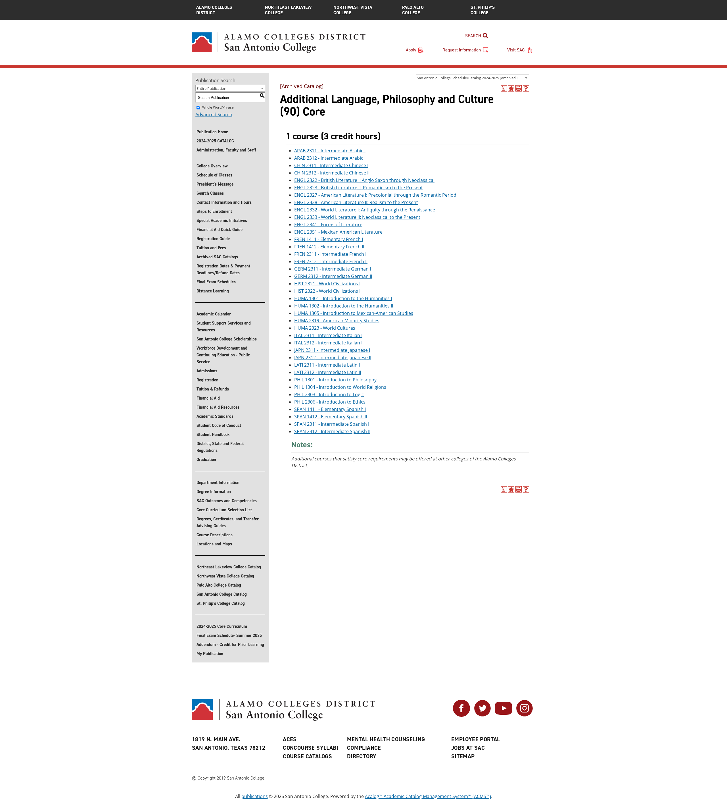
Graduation (206, 459)
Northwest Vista (352, 10)
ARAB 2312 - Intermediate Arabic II (330, 158)
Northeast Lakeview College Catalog (229, 567)
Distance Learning (213, 291)
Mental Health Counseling (386, 739)
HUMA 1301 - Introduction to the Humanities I (343, 298)
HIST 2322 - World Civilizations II (328, 291)
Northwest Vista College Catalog (225, 576)
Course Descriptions (215, 535)
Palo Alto (413, 10)
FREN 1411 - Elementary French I (328, 239)
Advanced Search (213, 114)
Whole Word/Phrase (218, 107)
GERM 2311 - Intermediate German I (332, 269)
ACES (290, 739)
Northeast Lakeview (288, 10)
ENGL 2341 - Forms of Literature (328, 224)
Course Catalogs (307, 756)
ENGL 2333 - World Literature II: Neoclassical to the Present (357, 217)
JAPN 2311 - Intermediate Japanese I (332, 350)
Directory (362, 756)
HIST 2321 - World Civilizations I (327, 284)
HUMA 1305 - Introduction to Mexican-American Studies (353, 313)
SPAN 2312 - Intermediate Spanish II (332, 431)
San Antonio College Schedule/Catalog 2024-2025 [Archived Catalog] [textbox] (473, 77)
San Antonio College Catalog (222, 594)
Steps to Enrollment (214, 211)
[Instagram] (524, 715)
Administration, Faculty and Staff (226, 150)
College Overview (212, 166)
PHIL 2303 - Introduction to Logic (329, 394)
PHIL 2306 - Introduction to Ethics (329, 402)
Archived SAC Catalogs (217, 257)
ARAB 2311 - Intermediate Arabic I (329, 150)
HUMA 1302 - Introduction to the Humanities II (343, 306)
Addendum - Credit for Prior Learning (230, 644)
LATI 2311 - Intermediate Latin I (327, 365)
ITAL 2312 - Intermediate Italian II (329, 343)
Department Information (218, 482)
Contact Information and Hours (224, 202)
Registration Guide (213, 239)
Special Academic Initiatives (222, 220)
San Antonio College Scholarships (227, 339)
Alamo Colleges (214, 10)
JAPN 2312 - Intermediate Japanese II (332, 357)
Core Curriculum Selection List (224, 510)
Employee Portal (475, 739)
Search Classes (210, 193)
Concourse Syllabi (310, 747)
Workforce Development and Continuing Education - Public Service (223, 355)
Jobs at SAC (468, 747)
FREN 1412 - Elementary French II (329, 247)
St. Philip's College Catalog (221, 603)
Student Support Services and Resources (224, 326)
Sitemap (463, 756)
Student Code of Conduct (219, 425)
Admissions (207, 371)
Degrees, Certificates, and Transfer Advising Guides (228, 522)
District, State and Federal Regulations (220, 447)
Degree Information (214, 492)
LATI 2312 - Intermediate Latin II (327, 372)
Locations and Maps (214, 544)
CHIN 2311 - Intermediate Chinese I (331, 165)
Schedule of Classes (214, 175)
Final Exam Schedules (216, 282)
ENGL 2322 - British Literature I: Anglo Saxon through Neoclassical (364, 180)
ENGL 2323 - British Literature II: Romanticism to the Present (358, 187)
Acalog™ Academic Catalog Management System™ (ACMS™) (428, 796)
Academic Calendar (214, 314)
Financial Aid (208, 398)
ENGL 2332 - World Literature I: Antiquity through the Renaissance (364, 210)
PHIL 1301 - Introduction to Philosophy (335, 380)
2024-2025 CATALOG (215, 141)
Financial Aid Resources (218, 407)
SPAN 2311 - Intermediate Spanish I (331, 424)
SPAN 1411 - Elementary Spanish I (330, 409)
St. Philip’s (483, 10)
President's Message (215, 184)
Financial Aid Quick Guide (220, 229)
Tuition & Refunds (213, 389)
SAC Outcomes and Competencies (227, 501)
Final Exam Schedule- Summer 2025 (229, 635)
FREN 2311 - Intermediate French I (330, 254)
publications (254, 796)
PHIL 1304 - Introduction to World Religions (340, 387)
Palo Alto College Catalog (219, 585)
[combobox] (472, 77)
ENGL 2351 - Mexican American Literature (338, 232)
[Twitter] (482, 715)
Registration (207, 380)
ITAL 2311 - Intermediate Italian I (328, 335)
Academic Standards (215, 416)
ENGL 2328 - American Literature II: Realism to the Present (356, 202)
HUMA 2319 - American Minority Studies (336, 320)
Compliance (364, 747)
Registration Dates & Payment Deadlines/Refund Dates (223, 269)
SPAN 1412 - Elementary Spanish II (330, 417)
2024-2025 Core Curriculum (222, 626)
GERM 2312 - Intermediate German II (333, 276)
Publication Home (212, 132)
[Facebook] (461, 715)
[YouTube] (503, 715)
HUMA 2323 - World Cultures (324, 328)
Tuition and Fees (211, 248)
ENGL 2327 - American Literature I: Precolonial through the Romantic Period (375, 195)
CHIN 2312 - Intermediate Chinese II (331, 173)
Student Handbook (213, 434)
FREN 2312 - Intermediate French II (330, 261)
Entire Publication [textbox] (211, 88)
